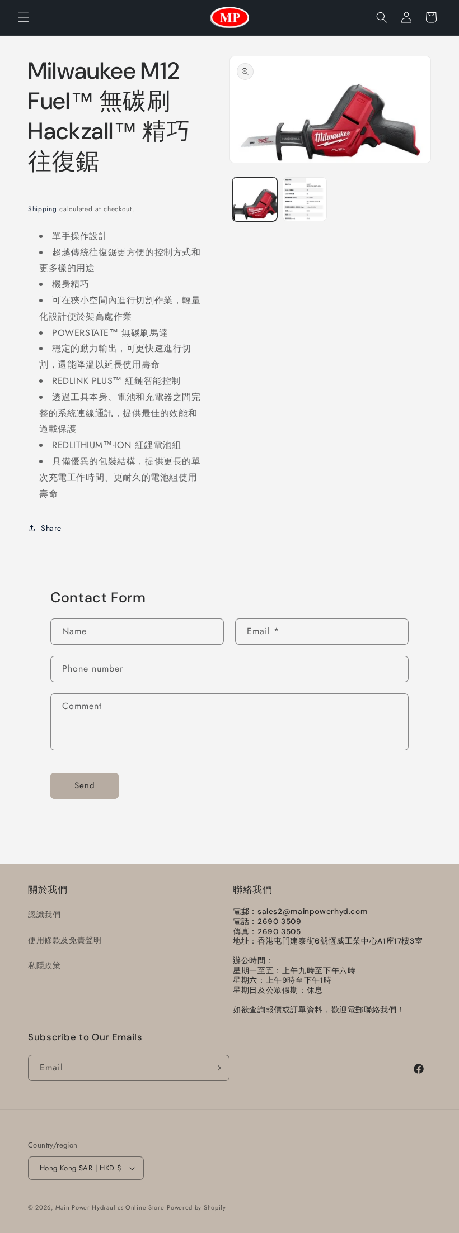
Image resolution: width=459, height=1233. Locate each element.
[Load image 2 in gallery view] (305, 199)
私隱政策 (44, 965)
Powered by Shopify (196, 1207)
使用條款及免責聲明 (64, 940)
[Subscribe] (216, 1068)
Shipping (42, 209)
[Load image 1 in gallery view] (254, 199)
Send (84, 785)
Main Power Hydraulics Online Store (110, 1207)
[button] (23, 17)
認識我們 (44, 914)
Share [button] (51, 528)
